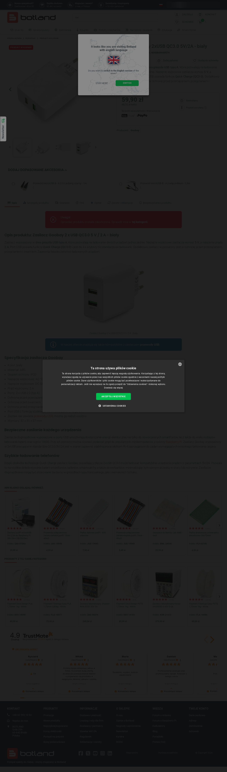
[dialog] (113, 386)
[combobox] (180, 364)
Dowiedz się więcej (113, 387)
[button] (113, 405)
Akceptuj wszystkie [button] (113, 396)
